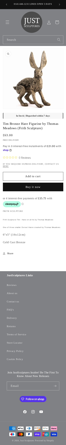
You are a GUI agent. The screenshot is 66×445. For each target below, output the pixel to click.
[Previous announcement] (6, 4)
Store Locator (15, 342)
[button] (7, 22)
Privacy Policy (15, 351)
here (6, 166)
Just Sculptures (27, 440)
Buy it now (33, 187)
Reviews (12, 285)
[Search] (59, 40)
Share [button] (10, 253)
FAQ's (10, 309)
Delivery (12, 317)
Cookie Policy (15, 359)
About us (12, 293)
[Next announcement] (59, 4)
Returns (11, 326)
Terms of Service (16, 334)
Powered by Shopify (44, 440)
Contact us (13, 301)
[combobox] (33, 40)
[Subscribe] (55, 386)
